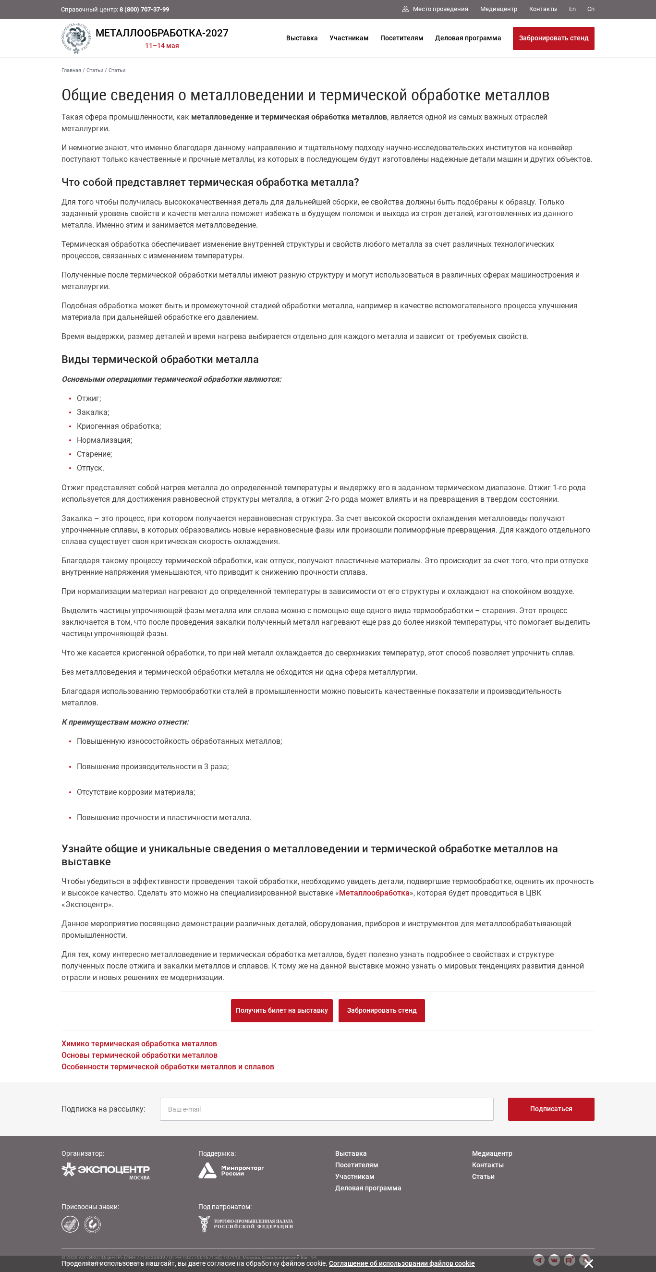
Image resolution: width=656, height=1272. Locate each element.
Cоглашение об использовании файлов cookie (402, 1263)
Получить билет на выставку (282, 1010)
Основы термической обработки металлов (139, 1055)
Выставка (302, 38)
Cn (591, 8)
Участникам (349, 38)
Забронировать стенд (554, 38)
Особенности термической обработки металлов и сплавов (167, 1066)
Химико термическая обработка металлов (139, 1043)
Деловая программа (468, 38)
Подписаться (551, 1109)
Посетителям (402, 38)
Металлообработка (374, 892)
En (572, 8)
